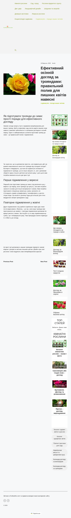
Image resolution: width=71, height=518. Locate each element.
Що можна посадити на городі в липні (58, 230)
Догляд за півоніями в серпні (57, 292)
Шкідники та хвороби (51, 9)
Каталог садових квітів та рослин (59, 431)
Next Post (44, 261)
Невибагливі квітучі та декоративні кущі (59, 452)
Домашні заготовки (21, 14)
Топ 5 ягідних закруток (58, 272)
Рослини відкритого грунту (51, 3)
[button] (15, 50)
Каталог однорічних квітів (59, 438)
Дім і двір (18, 9)
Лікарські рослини (38, 14)
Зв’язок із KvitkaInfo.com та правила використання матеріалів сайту (26, 496)
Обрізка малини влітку (59, 313)
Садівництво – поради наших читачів (49, 19)
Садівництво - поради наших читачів (52, 103)
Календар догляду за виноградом (59, 460)
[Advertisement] (39, 35)
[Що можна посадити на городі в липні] (59, 135)
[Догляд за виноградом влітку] (59, 150)
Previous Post (8, 261)
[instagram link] (4, 500)
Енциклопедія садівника (23, 19)
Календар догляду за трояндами (59, 467)
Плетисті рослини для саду (60, 444)
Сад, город (35, 3)
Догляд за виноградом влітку (58, 251)
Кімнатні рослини (21, 3)
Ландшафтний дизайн (33, 9)
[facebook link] (8, 500)
